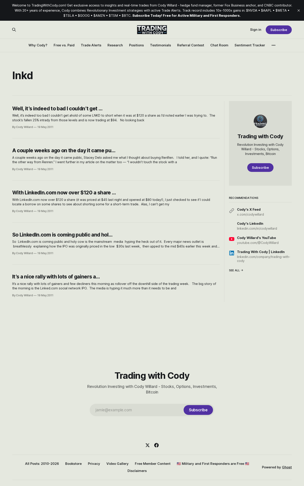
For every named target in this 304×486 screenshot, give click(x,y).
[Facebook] (156, 445)
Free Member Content (152, 463)
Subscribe (278, 30)
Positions (136, 45)
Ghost (287, 467)
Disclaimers (137, 471)
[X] (147, 445)
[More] (273, 45)
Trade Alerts (91, 45)
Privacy (94, 463)
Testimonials (160, 45)
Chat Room (219, 45)
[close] (298, 10)
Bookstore (73, 463)
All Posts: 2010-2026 (42, 463)
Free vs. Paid (64, 45)
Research (115, 45)
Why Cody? (37, 45)
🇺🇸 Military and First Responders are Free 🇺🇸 (213, 463)
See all (234, 270)
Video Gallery (117, 463)
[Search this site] (14, 29)
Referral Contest (190, 45)
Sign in (255, 29)
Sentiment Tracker (250, 45)
